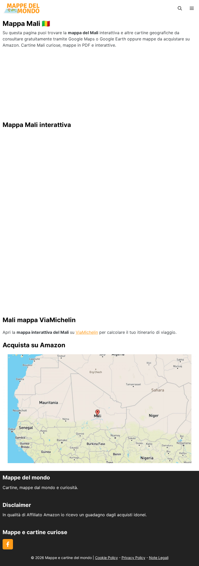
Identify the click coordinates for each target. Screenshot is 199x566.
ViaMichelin (87, 332)
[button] (180, 8)
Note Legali (158, 557)
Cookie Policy (106, 557)
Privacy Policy (133, 557)
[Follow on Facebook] (8, 544)
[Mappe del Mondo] (21, 8)
